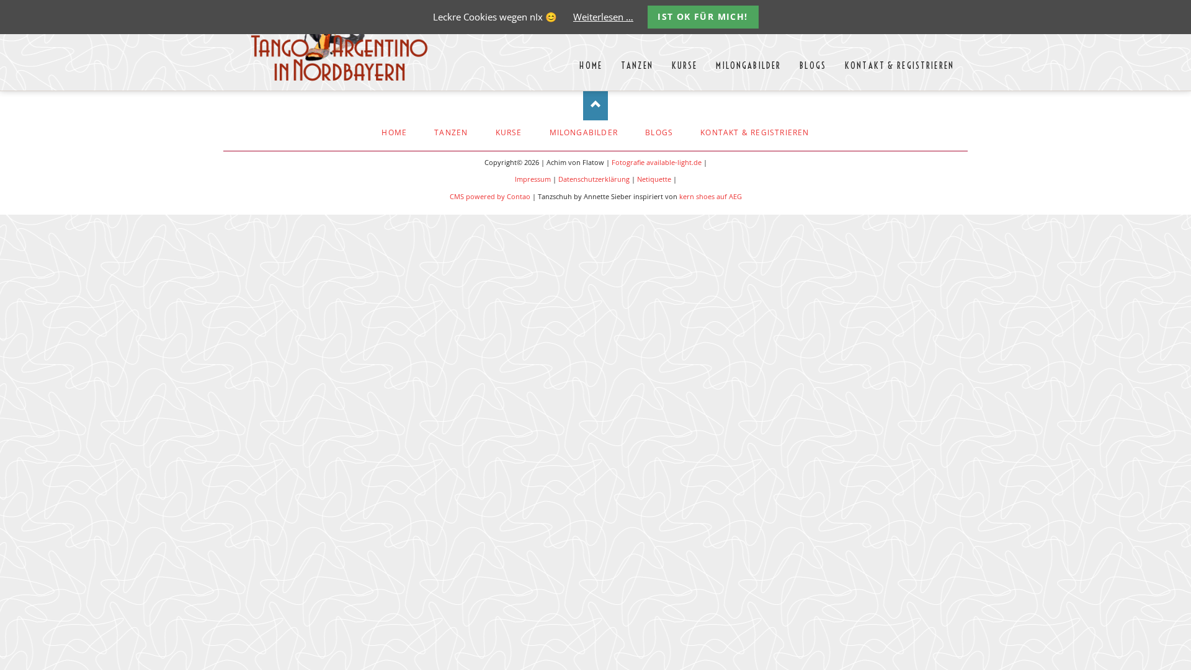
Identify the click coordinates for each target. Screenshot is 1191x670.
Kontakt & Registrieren (754, 132)
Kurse (509, 132)
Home (394, 132)
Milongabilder (584, 132)
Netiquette (654, 179)
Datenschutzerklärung (594, 179)
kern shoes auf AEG (710, 196)
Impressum (533, 179)
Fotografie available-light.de (657, 162)
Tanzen (451, 132)
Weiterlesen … (603, 17)
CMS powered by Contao (490, 196)
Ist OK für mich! (702, 16)
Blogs (659, 132)
